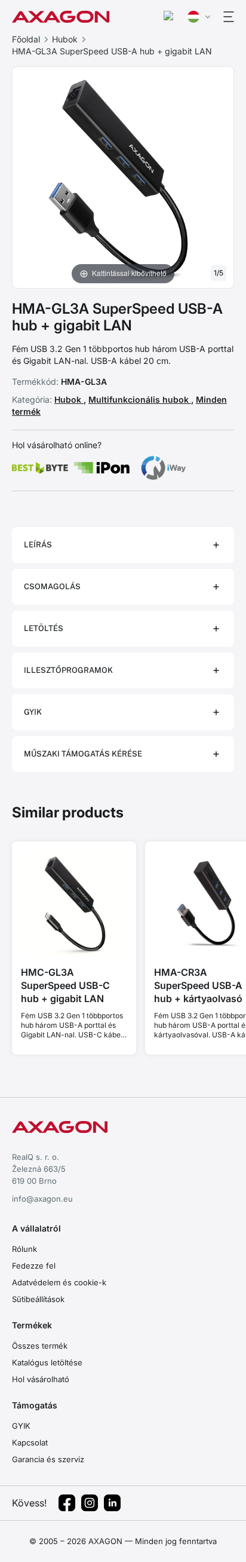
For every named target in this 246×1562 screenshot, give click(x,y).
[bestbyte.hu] (40, 468)
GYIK (21, 1426)
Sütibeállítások (38, 1299)
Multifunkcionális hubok (139, 399)
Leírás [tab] (38, 544)
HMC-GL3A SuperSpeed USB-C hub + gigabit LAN (65, 985)
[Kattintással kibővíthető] (123, 176)
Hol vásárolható (40, 1379)
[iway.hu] (164, 468)
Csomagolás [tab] (52, 586)
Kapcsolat (30, 1442)
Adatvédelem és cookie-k (59, 1282)
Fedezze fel (34, 1265)
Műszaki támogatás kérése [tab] (83, 753)
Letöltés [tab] (43, 628)
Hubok (65, 39)
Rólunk (24, 1249)
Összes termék (39, 1345)
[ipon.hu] (102, 468)
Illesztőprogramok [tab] (68, 670)
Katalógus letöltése (47, 1362)
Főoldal (26, 39)
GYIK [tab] (33, 712)
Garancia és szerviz (48, 1459)
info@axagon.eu (42, 1198)
